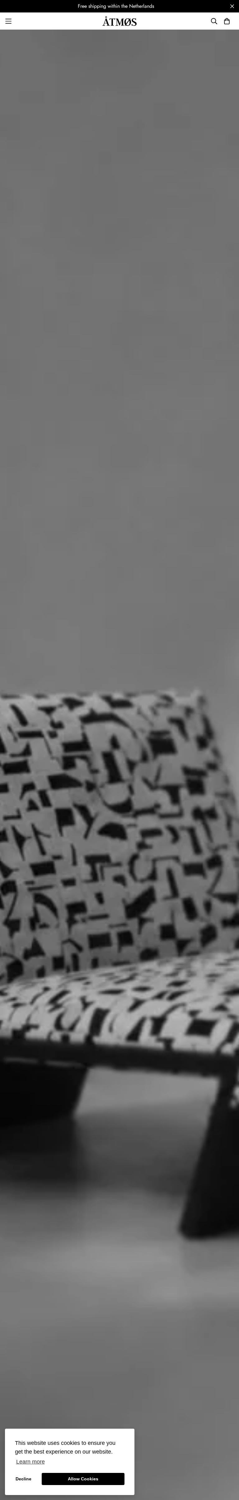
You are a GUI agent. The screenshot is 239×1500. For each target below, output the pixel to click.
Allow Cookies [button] (83, 1478)
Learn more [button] (30, 1462)
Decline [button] (23, 1478)
